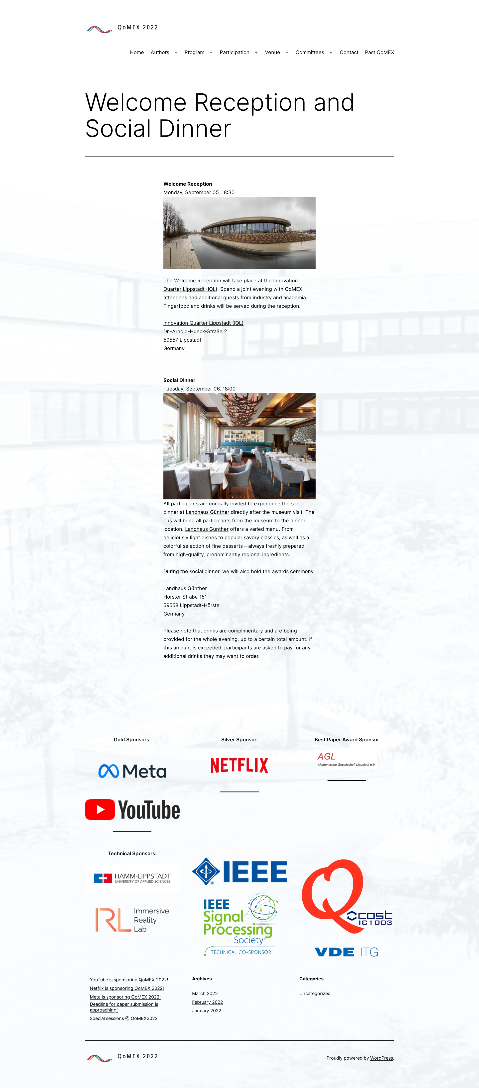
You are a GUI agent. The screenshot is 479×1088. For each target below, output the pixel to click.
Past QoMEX (379, 52)
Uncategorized (315, 993)
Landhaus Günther (207, 512)
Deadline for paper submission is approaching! (124, 1007)
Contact (349, 52)
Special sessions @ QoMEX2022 (124, 1018)
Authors (160, 52)
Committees (310, 52)
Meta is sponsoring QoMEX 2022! (125, 997)
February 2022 (207, 1002)
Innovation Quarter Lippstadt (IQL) (203, 323)
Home (137, 52)
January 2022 (206, 1010)
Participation (234, 52)
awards (280, 571)
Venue (272, 52)
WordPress (381, 1058)
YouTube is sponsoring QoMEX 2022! (129, 979)
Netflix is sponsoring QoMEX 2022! (127, 988)
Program (194, 52)
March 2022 (205, 993)
